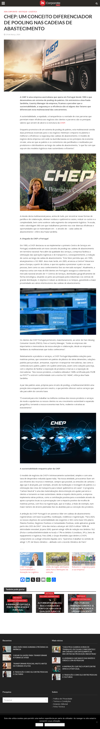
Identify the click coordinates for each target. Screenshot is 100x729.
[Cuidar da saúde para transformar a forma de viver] (7, 657)
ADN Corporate (10, 11)
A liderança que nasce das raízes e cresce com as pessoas (78, 659)
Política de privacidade (55, 725)
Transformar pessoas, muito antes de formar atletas (30, 665)
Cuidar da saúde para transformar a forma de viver (30, 656)
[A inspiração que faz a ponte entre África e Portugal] (56, 668)
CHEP (62, 122)
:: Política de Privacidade (62, 698)
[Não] (96, 722)
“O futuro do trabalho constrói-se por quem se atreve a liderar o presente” (82, 607)
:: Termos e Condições (61, 701)
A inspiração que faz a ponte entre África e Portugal (18, 607)
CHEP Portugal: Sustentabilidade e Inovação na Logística (29, 569)
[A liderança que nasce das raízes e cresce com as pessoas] (56, 660)
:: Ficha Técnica (58, 706)
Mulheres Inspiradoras (17, 601)
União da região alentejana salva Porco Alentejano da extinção (57, 569)
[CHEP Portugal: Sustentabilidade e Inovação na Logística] (31, 559)
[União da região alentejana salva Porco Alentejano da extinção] (57, 559)
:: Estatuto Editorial (60, 704)
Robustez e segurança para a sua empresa (83, 568)
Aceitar (39, 725)
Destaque (23, 11)
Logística (33, 11)
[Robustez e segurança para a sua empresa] (83, 559)
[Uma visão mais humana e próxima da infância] (7, 649)
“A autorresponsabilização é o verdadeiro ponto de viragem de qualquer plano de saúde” (50, 607)
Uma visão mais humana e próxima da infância (30, 648)
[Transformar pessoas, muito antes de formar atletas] (7, 665)
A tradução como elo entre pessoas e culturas (30, 673)
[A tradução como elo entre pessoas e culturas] (7, 674)
